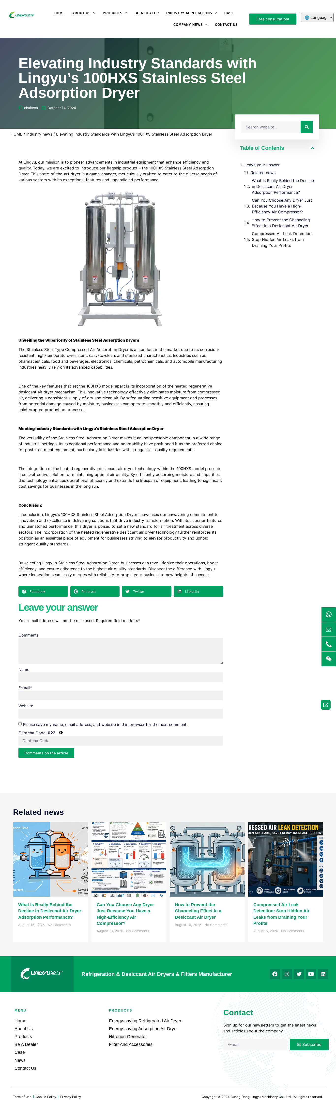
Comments (28, 635)
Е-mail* (25, 687)
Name (23, 669)
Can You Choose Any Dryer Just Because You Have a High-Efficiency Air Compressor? (282, 206)
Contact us (226, 25)
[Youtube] (311, 974)
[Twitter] (299, 974)
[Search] (307, 127)
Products (112, 13)
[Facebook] (275, 974)
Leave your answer (262, 164)
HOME (16, 134)
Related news (263, 172)
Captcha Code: (40, 732)
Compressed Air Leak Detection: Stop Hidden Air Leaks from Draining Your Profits (282, 239)
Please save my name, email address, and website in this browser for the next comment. (105, 724)
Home (59, 13)
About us (81, 13)
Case (229, 13)
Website (25, 705)
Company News (188, 25)
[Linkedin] (323, 974)
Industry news (39, 134)
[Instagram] (287, 974)
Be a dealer (147, 13)
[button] (272, 19)
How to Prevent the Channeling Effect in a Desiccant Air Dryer (281, 222)
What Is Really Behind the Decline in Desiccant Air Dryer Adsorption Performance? (283, 186)
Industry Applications (189, 13)
